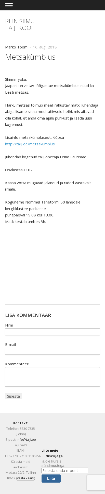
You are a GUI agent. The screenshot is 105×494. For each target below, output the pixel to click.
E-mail (10, 344)
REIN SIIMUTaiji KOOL (20, 24)
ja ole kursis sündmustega (53, 463)
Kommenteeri (17, 363)
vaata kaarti (25, 478)
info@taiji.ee (26, 439)
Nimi (9, 325)
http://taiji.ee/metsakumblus (30, 143)
